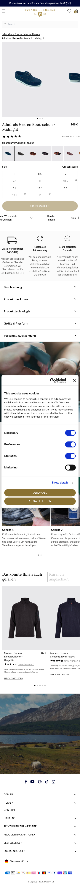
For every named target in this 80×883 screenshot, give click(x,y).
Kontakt (9, 810)
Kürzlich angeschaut (59, 576)
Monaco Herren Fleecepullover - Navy (62, 654)
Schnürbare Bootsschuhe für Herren (21, 34)
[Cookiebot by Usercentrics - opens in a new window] (50, 380)
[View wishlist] (69, 11)
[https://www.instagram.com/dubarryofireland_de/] (53, 781)
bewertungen (26, 664)
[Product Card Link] (25, 618)
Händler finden (51, 218)
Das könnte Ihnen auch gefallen (22, 576)
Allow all (40, 492)
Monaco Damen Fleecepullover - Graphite (13, 656)
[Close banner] (74, 380)
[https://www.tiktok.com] (46, 781)
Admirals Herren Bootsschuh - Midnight (23, 38)
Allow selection (40, 501)
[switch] (70, 444)
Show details (60, 482)
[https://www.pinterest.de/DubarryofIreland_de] (40, 781)
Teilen (72, 217)
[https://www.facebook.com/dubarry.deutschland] (26, 781)
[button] (37, 118)
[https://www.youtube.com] (32, 781)
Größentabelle (70, 166)
